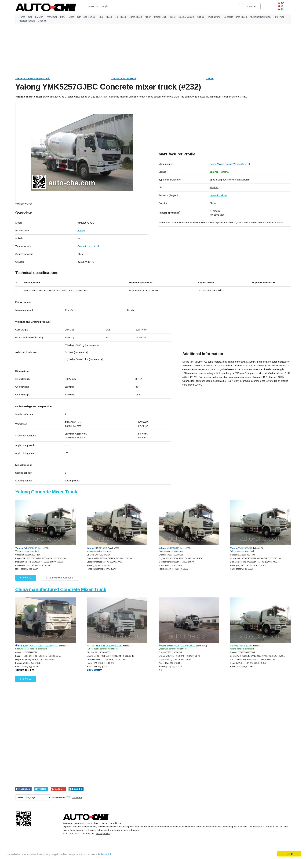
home (22, 16)
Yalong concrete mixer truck (27, 551)
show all (25, 578)
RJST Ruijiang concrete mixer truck (102, 649)
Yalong (210, 78)
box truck (120, 16)
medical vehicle (27, 20)
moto (71, 16)
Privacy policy (103, 833)
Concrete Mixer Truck (123, 78)
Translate (77, 797)
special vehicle (186, 16)
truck (109, 16)
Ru (282, 9)
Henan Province (218, 195)
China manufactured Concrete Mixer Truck (60, 589)
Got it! (289, 854)
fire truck (279, 16)
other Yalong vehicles (59, 578)
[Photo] (81, 152)
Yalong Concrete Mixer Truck (32, 78)
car (30, 16)
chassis (42, 20)
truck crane (214, 16)
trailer (172, 16)
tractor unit (160, 16)
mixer (148, 16)
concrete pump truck (235, 16)
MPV (63, 16)
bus (100, 16)
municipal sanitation (260, 16)
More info (106, 854)
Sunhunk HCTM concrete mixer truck (31, 649)
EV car (39, 16)
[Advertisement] (111, 48)
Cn (282, 6)
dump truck (135, 16)
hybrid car (51, 16)
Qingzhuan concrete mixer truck (172, 649)
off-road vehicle (86, 16)
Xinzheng (214, 187)
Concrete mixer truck (88, 246)
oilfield (200, 16)
